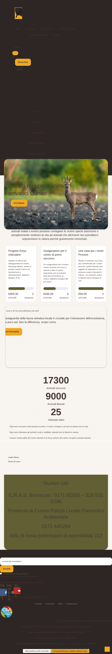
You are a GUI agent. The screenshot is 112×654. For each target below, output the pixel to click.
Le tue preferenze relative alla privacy (70, 651)
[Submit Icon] (15, 53)
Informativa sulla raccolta (37, 651)
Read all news (14, 461)
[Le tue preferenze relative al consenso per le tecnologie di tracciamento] (107, 649)
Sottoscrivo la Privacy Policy (16, 574)
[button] (23, 62)
